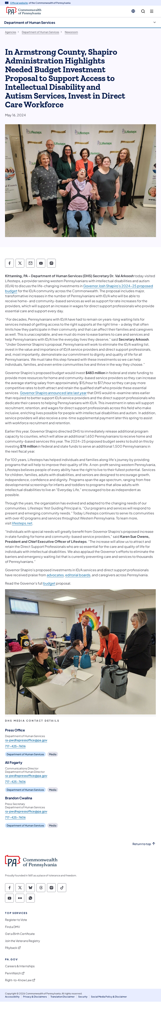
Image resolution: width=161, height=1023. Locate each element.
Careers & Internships (20, 966)
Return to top (141, 844)
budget (49, 583)
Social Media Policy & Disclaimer (109, 996)
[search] (143, 11)
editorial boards (77, 575)
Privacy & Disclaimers (35, 996)
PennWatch (13, 973)
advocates (55, 575)
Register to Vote (16, 919)
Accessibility (12, 996)
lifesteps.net (22, 523)
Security (82, 996)
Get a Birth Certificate (20, 933)
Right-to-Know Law (18, 980)
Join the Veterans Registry (22, 941)
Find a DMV (12, 927)
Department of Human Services (29, 22)
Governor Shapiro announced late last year (53, 393)
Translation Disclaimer (63, 996)
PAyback (11, 947)
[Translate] (133, 11)
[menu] (151, 11)
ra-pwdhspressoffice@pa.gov (26, 740)
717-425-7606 (15, 746)
